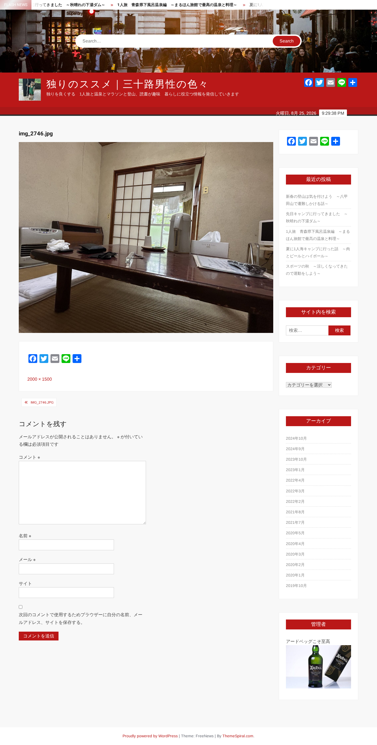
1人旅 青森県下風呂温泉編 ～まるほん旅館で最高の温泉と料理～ (154, 5)
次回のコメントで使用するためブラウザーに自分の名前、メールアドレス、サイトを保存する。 (80, 618)
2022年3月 (295, 491)
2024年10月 (296, 438)
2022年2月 (295, 501)
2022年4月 (295, 480)
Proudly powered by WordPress (150, 736)
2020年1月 (295, 575)
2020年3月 (295, 554)
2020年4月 (295, 543)
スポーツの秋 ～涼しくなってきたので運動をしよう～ (317, 270)
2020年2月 (295, 564)
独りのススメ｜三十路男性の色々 (127, 84)
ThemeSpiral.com (237, 736)
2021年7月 (295, 522)
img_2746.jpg (42, 402)
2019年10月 (296, 585)
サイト (25, 583)
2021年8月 (295, 512)
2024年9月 (295, 449)
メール (27, 559)
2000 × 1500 (39, 379)
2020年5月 (295, 533)
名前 (25, 535)
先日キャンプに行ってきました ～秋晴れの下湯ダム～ (317, 217)
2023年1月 (295, 470)
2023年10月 (296, 459)
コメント (29, 457)
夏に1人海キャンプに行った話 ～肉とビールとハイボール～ (318, 252)
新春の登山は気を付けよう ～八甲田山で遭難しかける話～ (317, 200)
